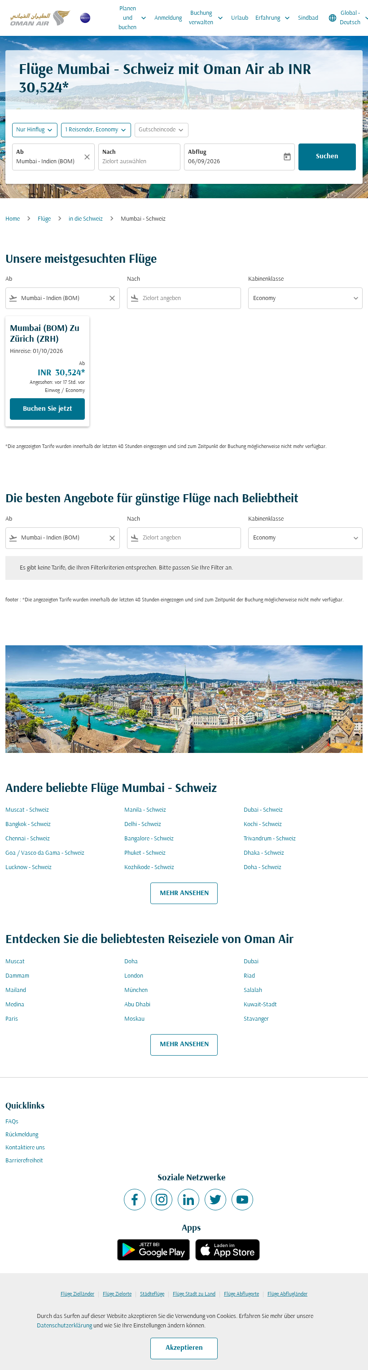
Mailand (15, 990)
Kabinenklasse (266, 279)
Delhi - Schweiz (142, 824)
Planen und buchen (133, 18)
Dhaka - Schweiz (264, 853)
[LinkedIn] (188, 1199)
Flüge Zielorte (117, 1294)
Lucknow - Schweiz (28, 867)
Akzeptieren (184, 1348)
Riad (249, 976)
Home (12, 219)
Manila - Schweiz (145, 810)
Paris (11, 1019)
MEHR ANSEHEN (184, 893)
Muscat (15, 961)
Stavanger (256, 1019)
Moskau (134, 1019)
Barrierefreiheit (24, 1160)
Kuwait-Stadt (260, 1004)
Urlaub (239, 18)
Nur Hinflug (30, 129)
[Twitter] (215, 1199)
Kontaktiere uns (25, 1147)
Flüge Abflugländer (287, 1294)
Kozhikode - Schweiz (149, 867)
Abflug (197, 152)
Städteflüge (152, 1294)
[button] (96, 130)
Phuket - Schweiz (145, 853)
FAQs (11, 1121)
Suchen (327, 156)
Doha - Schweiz (262, 867)
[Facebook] (134, 1199)
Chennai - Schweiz (27, 838)
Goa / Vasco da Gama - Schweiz (44, 853)
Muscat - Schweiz (27, 810)
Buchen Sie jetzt (47, 409)
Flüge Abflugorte (241, 1294)
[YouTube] (242, 1199)
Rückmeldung (21, 1134)
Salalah (253, 990)
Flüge (44, 219)
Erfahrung (273, 17)
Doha (131, 961)
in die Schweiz (86, 219)
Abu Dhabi (137, 1004)
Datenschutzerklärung (64, 1325)
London (133, 976)
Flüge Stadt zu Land (194, 1294)
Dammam (17, 976)
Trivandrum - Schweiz (270, 838)
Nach (109, 152)
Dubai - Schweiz (263, 810)
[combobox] (62, 298)
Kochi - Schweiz (263, 824)
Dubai (251, 961)
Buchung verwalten (207, 18)
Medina (14, 1004)
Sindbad (308, 18)
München (136, 990)
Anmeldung (168, 18)
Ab (20, 152)
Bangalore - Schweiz (149, 838)
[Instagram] (161, 1199)
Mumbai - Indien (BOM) (45, 161)
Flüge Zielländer (77, 1294)
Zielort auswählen (124, 161)
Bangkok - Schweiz (28, 824)
